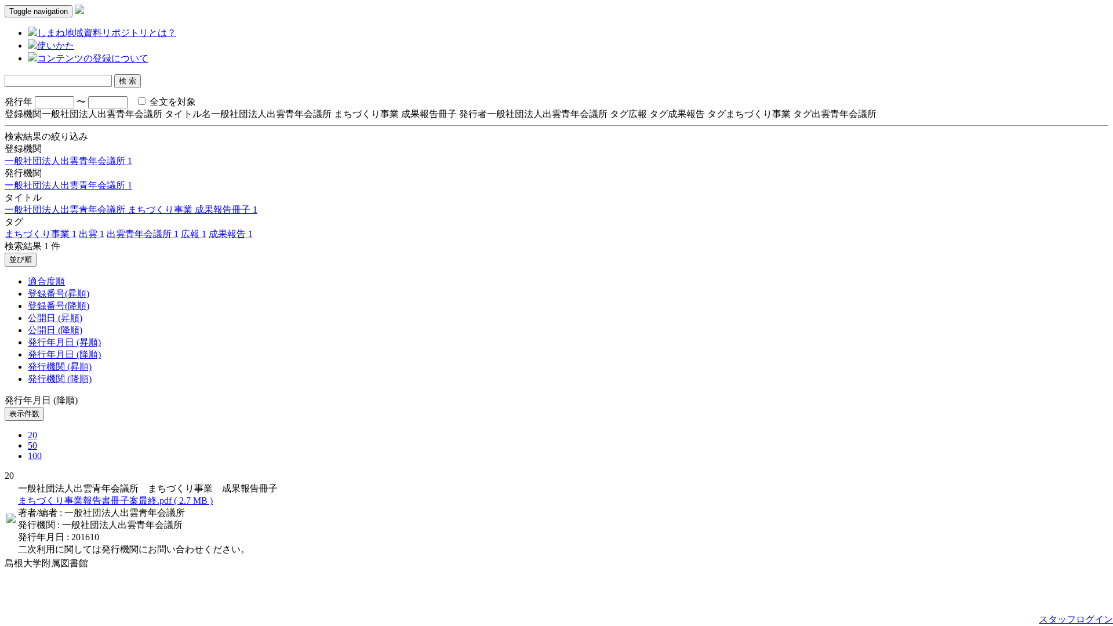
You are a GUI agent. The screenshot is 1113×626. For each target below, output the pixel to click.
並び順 (20, 259)
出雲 (91, 234)
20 (32, 435)
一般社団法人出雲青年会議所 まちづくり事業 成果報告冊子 (131, 209)
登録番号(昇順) (58, 294)
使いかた (55, 45)
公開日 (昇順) (55, 318)
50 (32, 445)
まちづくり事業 (41, 234)
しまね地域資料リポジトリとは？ (106, 33)
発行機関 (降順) (60, 379)
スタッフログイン (1076, 619)
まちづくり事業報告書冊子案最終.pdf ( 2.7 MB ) (115, 500)
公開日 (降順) (55, 330)
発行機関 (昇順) (60, 367)
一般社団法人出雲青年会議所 (68, 161)
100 (35, 456)
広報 (193, 234)
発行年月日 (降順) (64, 354)
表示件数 (24, 413)
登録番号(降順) (58, 306)
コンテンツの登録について (92, 58)
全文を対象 (171, 102)
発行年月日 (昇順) (64, 342)
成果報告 (231, 234)
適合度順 (46, 281)
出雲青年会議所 (143, 234)
